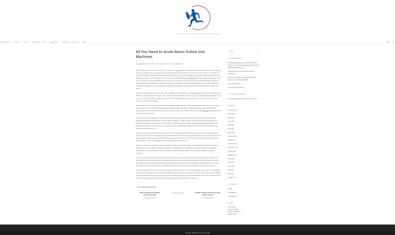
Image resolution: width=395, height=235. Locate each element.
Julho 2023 (231, 117)
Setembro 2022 (232, 155)
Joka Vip (205, 111)
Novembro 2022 (233, 147)
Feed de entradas (233, 209)
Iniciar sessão (232, 207)
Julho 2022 (231, 162)
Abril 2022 (231, 174)
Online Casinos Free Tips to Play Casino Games (207, 193)
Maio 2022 (231, 170)
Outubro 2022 (232, 151)
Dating (230, 189)
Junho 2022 (231, 166)
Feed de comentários (234, 211)
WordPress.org (232, 214)
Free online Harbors (234, 84)
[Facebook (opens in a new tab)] (388, 42)
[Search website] (392, 42)
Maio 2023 (231, 125)
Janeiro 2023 (231, 140)
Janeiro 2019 (231, 177)
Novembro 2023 (233, 110)
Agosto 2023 (231, 114)
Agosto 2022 (231, 159)
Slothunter (192, 78)
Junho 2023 (231, 121)
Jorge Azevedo (144, 64)
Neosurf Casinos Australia (235, 87)
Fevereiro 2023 (232, 136)
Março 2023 (231, 132)
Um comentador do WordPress (237, 99)
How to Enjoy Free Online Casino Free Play (150, 193)
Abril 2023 (231, 129)
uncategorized (177, 64)
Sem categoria (232, 192)
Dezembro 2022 (232, 144)
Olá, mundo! (253, 99)
